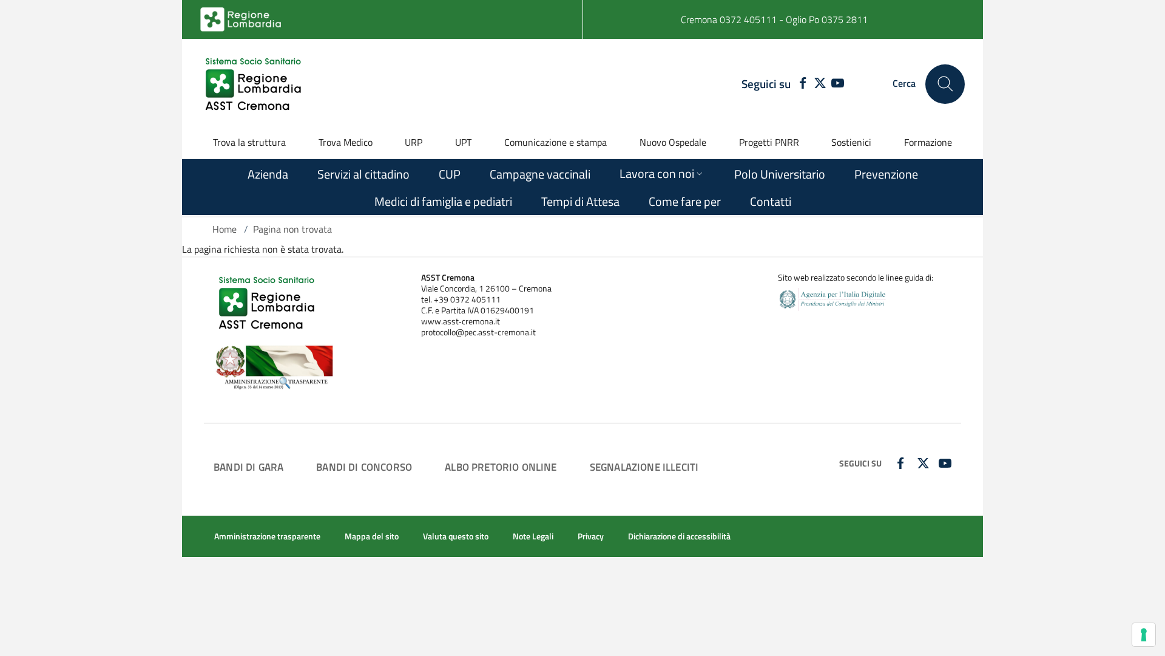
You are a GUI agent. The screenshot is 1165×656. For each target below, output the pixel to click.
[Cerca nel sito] (945, 84)
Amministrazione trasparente (267, 536)
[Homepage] (254, 83)
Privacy (591, 536)
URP (413, 142)
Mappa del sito (372, 536)
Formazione (928, 142)
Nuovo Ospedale (673, 142)
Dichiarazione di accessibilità (679, 536)
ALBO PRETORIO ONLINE (500, 467)
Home (224, 229)
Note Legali (533, 536)
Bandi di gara (248, 467)
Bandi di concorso (364, 467)
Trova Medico (346, 142)
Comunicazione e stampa (555, 142)
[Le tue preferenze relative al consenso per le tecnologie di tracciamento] (1143, 634)
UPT (463, 142)
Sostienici (851, 142)
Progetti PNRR (769, 142)
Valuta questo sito (455, 536)
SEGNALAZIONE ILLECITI (644, 467)
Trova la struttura (249, 142)
